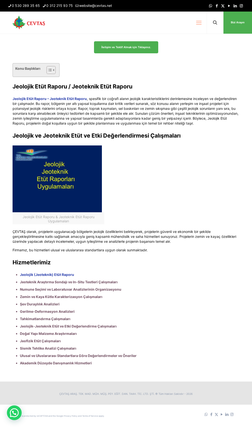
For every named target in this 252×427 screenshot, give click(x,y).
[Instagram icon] (241, 5)
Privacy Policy (71, 416)
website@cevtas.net (95, 5)
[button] (14, 412)
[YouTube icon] (229, 5)
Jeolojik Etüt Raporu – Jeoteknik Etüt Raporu (50, 99)
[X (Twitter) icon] (223, 5)
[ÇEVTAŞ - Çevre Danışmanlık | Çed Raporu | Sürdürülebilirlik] (29, 23)
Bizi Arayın (238, 22)
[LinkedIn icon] (235, 5)
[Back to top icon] (228, 417)
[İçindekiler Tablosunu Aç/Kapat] (48, 70)
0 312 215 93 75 (59, 5)
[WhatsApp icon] (210, 5)
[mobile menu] (199, 22)
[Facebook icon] (217, 5)
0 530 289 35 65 (26, 5)
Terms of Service (90, 416)
